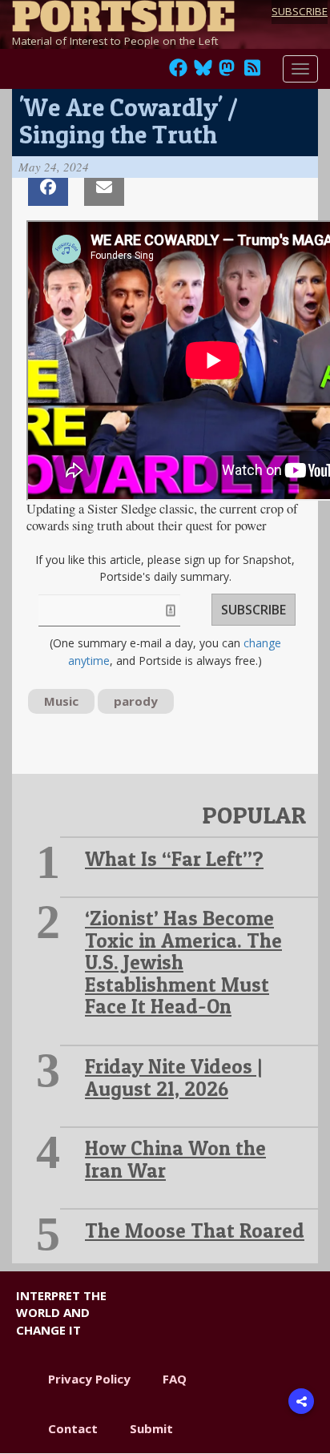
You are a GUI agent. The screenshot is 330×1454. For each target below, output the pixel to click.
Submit (151, 1428)
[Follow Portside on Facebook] (178, 72)
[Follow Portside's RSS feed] (252, 72)
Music (61, 701)
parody (136, 701)
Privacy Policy (89, 1379)
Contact (73, 1428)
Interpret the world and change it (61, 1312)
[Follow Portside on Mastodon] (226, 72)
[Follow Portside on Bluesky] (204, 72)
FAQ (175, 1379)
